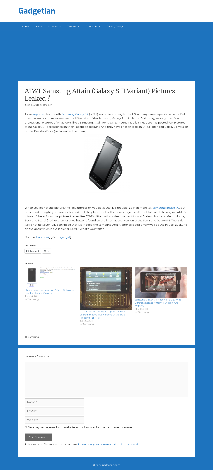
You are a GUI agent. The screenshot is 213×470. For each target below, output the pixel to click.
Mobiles (53, 26)
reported (39, 114)
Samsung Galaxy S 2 (75, 114)
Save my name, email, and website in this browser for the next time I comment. (81, 427)
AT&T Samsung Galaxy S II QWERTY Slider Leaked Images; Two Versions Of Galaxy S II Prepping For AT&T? (103, 314)
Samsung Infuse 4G (166, 207)
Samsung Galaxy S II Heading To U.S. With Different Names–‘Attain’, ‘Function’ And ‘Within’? (158, 302)
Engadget (63, 237)
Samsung (33, 337)
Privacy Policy (115, 26)
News (38, 26)
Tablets (71, 26)
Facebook (42, 237)
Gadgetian (36, 11)
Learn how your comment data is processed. (108, 444)
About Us (91, 26)
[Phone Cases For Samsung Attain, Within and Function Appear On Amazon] (51, 277)
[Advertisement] (106, 54)
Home (25, 26)
